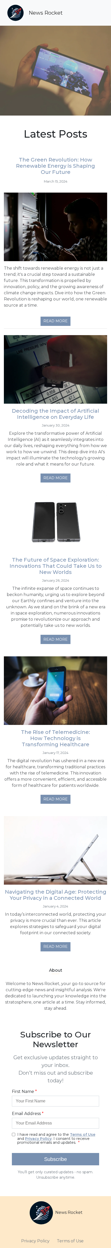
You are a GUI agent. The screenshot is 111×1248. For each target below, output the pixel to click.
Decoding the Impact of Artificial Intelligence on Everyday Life (55, 414)
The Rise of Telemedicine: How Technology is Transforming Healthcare (55, 738)
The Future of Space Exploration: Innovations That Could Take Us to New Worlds (56, 566)
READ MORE (55, 321)
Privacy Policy (35, 1240)
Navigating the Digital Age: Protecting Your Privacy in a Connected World (55, 895)
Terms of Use (70, 1240)
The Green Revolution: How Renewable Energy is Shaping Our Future (55, 166)
